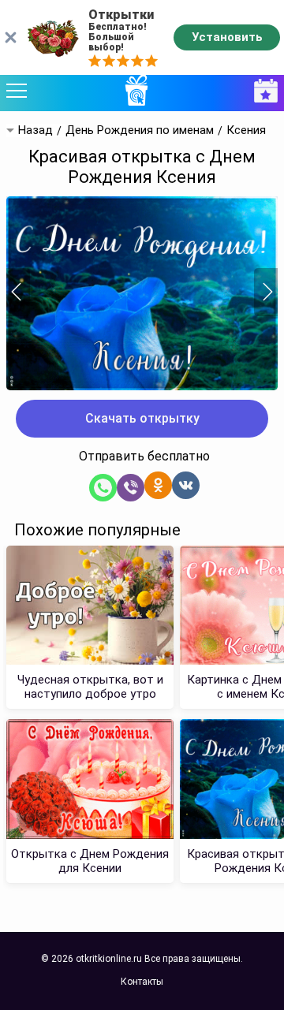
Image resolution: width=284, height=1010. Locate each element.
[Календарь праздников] (262, 91)
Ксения (246, 130)
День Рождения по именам (139, 130)
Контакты (142, 981)
